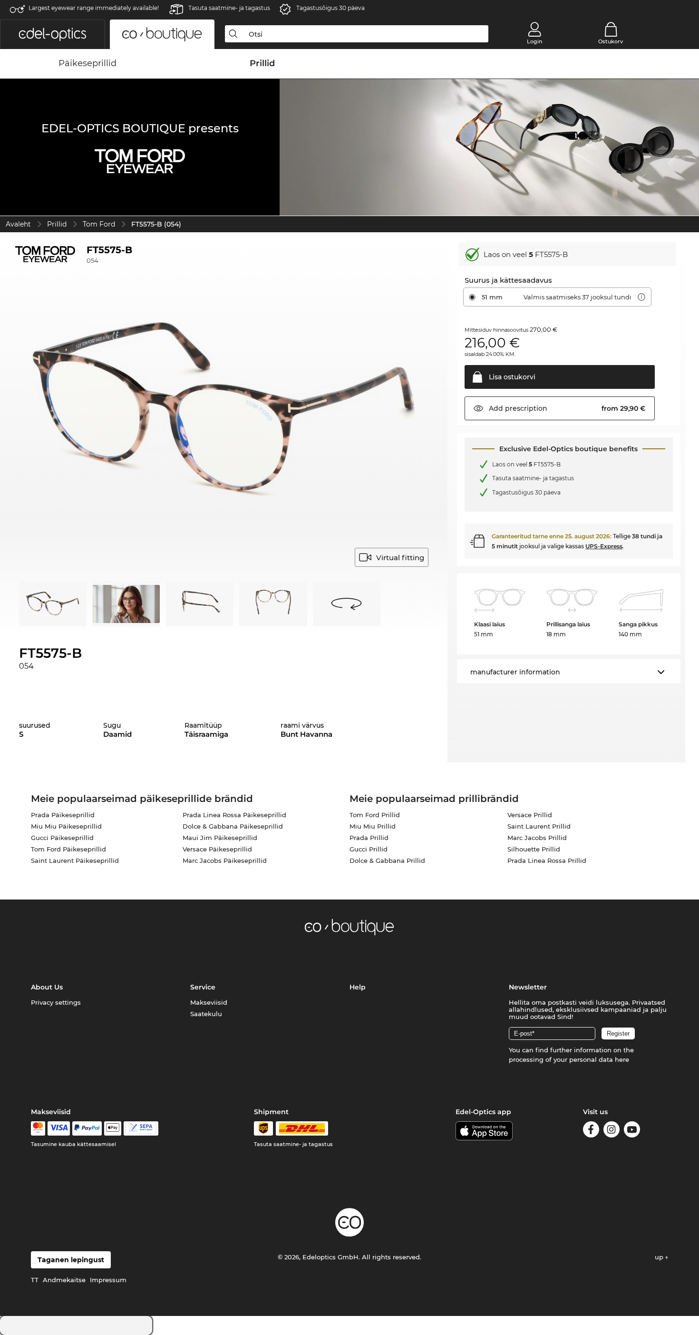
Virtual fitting (400, 557)
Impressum (108, 1280)
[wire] (141, 1128)
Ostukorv (610, 41)
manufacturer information (515, 672)
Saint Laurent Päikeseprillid (75, 860)
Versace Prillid (529, 815)
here (622, 1059)
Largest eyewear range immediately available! (94, 7)
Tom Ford (99, 224)
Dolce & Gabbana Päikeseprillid (233, 826)
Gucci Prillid (369, 849)
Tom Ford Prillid (375, 815)
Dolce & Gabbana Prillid (387, 860)
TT (35, 1280)
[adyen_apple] (112, 1128)
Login (534, 41)
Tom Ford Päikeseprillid (68, 849)
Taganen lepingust (71, 1260)
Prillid (57, 224)
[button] (52, 34)
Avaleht (18, 224)
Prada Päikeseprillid (63, 815)
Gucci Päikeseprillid (62, 837)
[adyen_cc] (38, 1128)
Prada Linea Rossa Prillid (546, 860)
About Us (47, 987)
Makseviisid (208, 1002)
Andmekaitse (64, 1280)
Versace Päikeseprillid (217, 849)
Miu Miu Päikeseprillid (66, 826)
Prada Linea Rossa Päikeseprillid (234, 815)
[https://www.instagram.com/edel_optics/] (611, 1131)
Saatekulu (206, 1014)
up (660, 1257)
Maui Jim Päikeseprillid (220, 837)
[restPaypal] (87, 1128)
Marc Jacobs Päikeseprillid (225, 860)
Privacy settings (56, 1002)
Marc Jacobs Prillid (537, 837)
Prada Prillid (369, 837)
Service (202, 987)
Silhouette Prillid (533, 849)
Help (358, 987)
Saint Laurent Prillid (539, 826)
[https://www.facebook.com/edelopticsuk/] (591, 1131)
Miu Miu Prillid (373, 826)
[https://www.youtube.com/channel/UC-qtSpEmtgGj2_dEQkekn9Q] (632, 1131)
